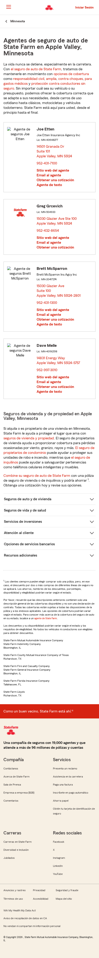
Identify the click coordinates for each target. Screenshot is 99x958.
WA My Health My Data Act (19, 910)
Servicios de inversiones (23, 521)
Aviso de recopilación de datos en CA (25, 918)
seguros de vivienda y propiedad (28, 438)
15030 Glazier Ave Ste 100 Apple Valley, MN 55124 (57, 221)
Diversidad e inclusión (16, 849)
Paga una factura (63, 784)
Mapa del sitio (64, 898)
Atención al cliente (19, 533)
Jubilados (9, 857)
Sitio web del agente (53, 170)
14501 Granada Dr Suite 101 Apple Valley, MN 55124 (55, 151)
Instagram (59, 857)
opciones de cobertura (71, 74)
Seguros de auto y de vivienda (27, 499)
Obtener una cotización (55, 180)
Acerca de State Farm (16, 776)
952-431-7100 (47, 163)
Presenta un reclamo (65, 768)
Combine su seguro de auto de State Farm (36, 476)
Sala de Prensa (12, 784)
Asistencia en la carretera (68, 776)
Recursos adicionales (20, 555)
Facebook (58, 841)
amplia (51, 79)
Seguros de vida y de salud (25, 510)
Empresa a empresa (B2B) (18, 792)
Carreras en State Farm (17, 841)
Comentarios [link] (10, 800)
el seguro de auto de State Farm (36, 69)
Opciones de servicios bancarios (29, 544)
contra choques (70, 79)
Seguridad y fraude (67, 890)
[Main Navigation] (8, 7)
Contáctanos (10, 768)
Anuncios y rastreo (14, 890)
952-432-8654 (48, 230)
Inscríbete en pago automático (70, 792)
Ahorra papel (60, 800)
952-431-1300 (47, 303)
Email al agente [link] (49, 175)
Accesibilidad (40, 898)
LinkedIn (58, 866)
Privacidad (39, 890)
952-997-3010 (47, 370)
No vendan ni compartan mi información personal (31, 926)
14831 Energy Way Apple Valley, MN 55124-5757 (59, 360)
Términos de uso (13, 898)
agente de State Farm (45, 618)
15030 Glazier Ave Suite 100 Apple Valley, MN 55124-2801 (59, 290)
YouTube (58, 874)
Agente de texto (49, 185)
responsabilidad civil (28, 79)
